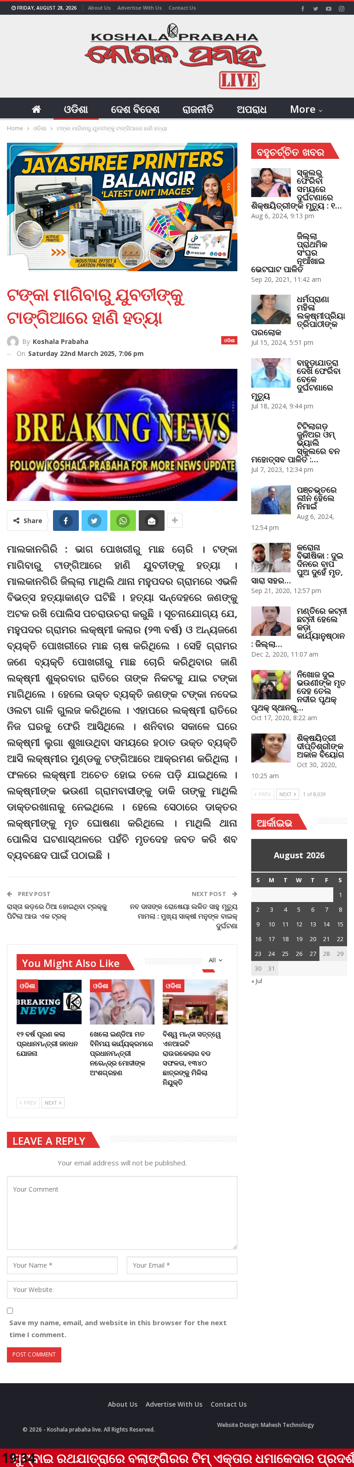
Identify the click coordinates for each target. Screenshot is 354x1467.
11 (285, 924)
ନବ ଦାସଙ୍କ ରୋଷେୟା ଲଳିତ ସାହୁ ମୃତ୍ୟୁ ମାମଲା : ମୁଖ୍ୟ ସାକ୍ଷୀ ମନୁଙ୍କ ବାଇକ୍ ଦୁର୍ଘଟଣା (183, 916)
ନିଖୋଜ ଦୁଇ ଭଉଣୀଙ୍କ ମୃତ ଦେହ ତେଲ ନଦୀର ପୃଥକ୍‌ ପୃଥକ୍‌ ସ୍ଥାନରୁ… (298, 691)
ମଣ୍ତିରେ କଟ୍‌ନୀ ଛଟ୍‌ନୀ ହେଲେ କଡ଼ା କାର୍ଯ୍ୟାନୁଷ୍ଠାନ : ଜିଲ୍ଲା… (299, 627)
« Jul (256, 981)
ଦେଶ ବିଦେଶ (135, 109)
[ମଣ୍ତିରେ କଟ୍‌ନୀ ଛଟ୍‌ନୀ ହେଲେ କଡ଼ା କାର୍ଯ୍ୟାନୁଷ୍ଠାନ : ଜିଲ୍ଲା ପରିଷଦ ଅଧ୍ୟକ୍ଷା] (271, 621)
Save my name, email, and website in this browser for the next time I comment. (118, 1328)
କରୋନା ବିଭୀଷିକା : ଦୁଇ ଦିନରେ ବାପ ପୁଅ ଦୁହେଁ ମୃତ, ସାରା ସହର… (297, 563)
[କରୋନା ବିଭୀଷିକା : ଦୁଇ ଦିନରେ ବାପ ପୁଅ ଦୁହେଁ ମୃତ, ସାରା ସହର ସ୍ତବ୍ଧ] (271, 557)
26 (299, 953)
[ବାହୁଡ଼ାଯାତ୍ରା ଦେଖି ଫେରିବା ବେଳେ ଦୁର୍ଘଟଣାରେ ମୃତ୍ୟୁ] (271, 373)
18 (285, 939)
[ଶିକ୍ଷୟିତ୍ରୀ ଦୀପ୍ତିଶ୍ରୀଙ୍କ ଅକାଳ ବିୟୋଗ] (271, 748)
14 (326, 924)
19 (299, 939)
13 (313, 924)
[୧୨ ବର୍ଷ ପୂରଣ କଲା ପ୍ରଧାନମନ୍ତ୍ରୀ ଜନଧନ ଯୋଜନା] (49, 1002)
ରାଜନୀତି (198, 109)
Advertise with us (140, 7)
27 (313, 953)
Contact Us (182, 7)
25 (285, 953)
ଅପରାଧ (252, 109)
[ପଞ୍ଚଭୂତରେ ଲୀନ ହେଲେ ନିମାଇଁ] (271, 500)
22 (340, 939)
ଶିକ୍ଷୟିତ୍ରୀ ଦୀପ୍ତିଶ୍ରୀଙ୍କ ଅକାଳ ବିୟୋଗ (320, 746)
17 (271, 939)
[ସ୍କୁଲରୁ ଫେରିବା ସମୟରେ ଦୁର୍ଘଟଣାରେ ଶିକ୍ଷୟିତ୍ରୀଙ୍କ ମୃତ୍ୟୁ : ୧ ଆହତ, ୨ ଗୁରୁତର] (271, 183)
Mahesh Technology (287, 1425)
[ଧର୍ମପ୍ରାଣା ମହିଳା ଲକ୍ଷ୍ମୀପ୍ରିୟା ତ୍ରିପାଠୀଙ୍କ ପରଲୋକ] (271, 309)
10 (271, 924)
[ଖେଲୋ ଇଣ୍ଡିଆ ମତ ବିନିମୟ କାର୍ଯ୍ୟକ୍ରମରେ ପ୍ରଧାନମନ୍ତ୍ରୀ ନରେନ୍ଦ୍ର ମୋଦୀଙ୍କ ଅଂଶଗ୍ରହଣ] (122, 1002)
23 (258, 953)
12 (299, 924)
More (303, 109)
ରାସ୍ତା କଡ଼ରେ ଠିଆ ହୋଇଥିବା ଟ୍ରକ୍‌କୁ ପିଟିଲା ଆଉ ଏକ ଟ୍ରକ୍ (57, 911)
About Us (99, 7)
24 (271, 953)
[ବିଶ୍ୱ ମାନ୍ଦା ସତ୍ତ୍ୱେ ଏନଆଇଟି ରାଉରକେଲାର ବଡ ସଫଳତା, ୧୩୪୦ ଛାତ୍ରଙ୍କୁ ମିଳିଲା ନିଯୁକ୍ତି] (195, 1002)
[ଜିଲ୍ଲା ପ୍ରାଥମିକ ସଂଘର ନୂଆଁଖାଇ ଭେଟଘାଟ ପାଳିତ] (271, 246)
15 (340, 924)
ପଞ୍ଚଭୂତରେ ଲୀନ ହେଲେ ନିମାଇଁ (317, 498)
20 (313, 939)
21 (326, 939)
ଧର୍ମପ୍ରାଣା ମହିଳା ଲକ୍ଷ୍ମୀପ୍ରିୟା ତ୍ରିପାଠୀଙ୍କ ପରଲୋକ (298, 315)
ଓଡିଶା (76, 109)
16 (258, 939)
